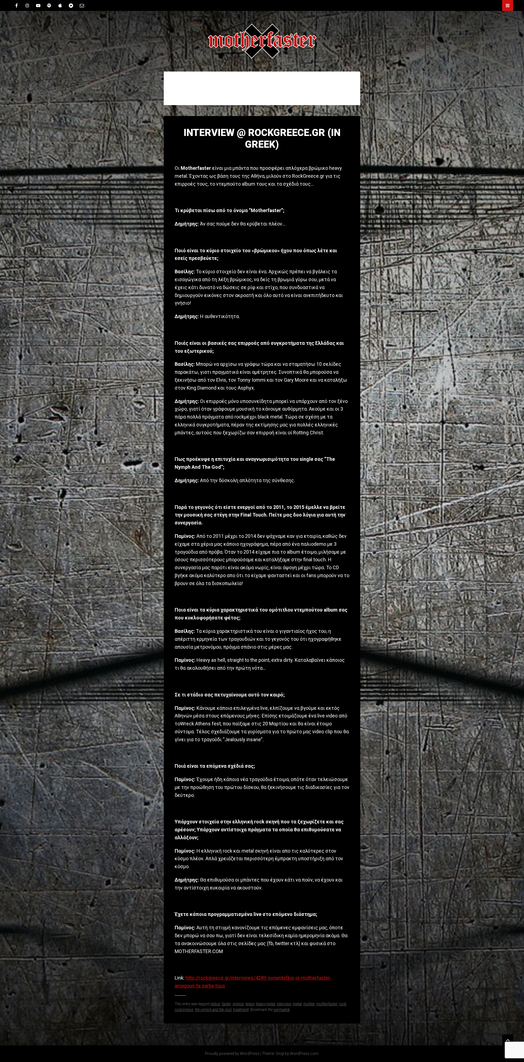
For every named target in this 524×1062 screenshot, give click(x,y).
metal (297, 1004)
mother (309, 1004)
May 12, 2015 (262, 156)
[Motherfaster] (262, 41)
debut (215, 1004)
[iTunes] (60, 5)
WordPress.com (304, 1053)
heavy (249, 1004)
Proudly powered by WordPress (232, 1053)
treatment (241, 1009)
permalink (282, 1009)
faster (226, 1004)
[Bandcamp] (71, 5)
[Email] (81, 5)
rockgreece (184, 1009)
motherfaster (326, 1004)
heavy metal (265, 1004)
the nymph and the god (213, 1009)
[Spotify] (49, 5)
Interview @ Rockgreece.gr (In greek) (262, 138)
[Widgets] (507, 1039)
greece (238, 1004)
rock (342, 1004)
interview (284, 1004)
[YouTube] (38, 5)
